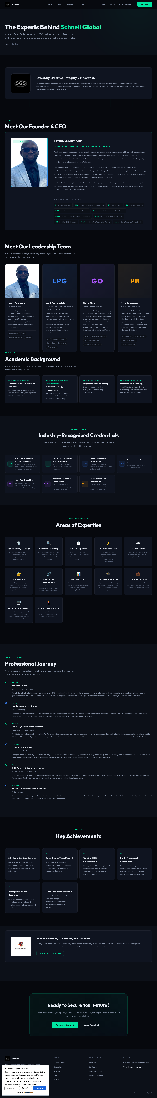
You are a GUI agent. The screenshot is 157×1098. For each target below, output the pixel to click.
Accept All (39, 1088)
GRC (56, 1075)
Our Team (82, 4)
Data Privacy (59, 1080)
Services (69, 4)
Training (94, 4)
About (58, 4)
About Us (92, 1062)
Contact (92, 1080)
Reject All (25, 1088)
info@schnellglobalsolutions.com (136, 1062)
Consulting (58, 1067)
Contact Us (144, 4)
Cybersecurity (59, 1062)
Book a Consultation (92, 1025)
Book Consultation (127, 4)
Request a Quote (63, 1025)
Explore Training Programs (50, 953)
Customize (11, 1088)
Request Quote (108, 4)
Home (49, 4)
